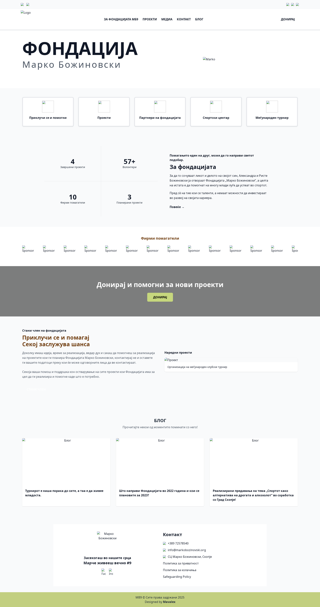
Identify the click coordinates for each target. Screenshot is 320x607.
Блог (199, 19)
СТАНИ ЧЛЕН (36, 389)
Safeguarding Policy (177, 577)
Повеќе (32, 77)
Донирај (288, 19)
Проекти (150, 19)
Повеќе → (177, 207)
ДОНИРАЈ (160, 297)
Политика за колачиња (179, 570)
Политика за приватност (181, 563)
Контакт (184, 19)
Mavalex (169, 602)
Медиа (166, 19)
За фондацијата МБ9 (121, 19)
